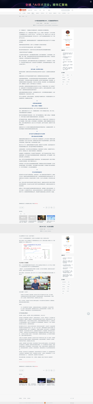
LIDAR (67, 84)
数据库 (68, 286)
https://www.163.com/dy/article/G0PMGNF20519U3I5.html (27, 361)
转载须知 (36, 203)
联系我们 (20, 398)
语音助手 (68, 291)
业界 (20, 13)
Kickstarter (64, 284)
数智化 (33, 13)
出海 (68, 77)
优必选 (63, 291)
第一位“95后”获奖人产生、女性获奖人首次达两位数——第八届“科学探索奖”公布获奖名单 (67, 271)
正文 (26, 16)
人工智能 (23, 13)
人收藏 (22, 207)
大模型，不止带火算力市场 (67, 59)
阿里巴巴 (24, 376)
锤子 (63, 84)
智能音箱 (63, 77)
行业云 (59, 13)
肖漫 (44, 229)
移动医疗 (63, 286)
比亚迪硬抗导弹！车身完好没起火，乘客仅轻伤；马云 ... (23, 385)
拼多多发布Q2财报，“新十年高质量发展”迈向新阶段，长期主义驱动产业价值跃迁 (67, 275)
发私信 (68, 44)
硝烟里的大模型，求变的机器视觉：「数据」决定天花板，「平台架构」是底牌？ (67, 68)
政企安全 (50, 13)
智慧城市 (54, 13)
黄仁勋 (69, 284)
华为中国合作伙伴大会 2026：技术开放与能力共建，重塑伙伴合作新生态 (68, 54)
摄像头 (69, 79)
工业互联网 (63, 13)
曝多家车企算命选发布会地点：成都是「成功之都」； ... (42, 385)
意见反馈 (28, 398)
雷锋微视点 (64, 79)
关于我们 (24, 398)
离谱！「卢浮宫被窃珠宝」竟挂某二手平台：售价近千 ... (32, 385)
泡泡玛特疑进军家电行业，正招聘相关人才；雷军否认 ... (51, 385)
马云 (20, 376)
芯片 (46, 13)
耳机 (63, 293)
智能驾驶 (28, 13)
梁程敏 (41, 23)
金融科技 (37, 13)
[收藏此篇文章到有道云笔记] (46, 208)
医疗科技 (42, 13)
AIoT (68, 13)
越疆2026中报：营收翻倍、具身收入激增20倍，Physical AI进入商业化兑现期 (67, 262)
